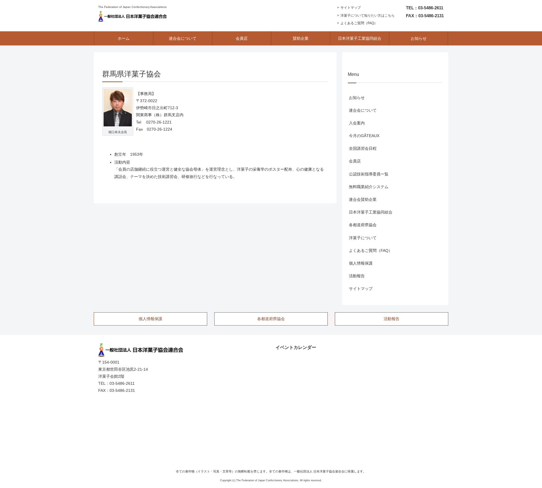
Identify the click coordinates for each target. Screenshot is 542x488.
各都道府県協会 (363, 225)
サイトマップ (350, 8)
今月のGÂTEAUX (364, 135)
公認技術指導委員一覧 (368, 174)
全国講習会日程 (363, 148)
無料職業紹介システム (368, 186)
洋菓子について (363, 238)
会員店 (355, 161)
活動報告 (357, 276)
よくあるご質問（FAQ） (358, 23)
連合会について (363, 110)
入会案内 (357, 123)
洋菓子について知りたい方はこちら (367, 15)
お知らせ (357, 97)
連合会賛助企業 (363, 199)
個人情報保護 (361, 263)
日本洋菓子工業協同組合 (370, 212)
